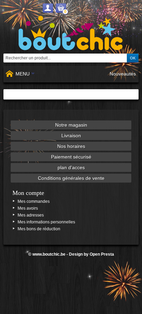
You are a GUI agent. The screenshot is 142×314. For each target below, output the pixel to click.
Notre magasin (71, 125)
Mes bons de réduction (39, 228)
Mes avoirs (28, 208)
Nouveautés (123, 74)
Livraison (71, 135)
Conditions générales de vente (71, 178)
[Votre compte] (48, 8)
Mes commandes (34, 201)
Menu (23, 74)
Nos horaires (71, 146)
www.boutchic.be (48, 254)
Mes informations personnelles (46, 222)
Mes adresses (31, 215)
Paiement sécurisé (71, 157)
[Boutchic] (71, 33)
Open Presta (102, 254)
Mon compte (28, 192)
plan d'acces (71, 167)
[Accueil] (9, 74)
